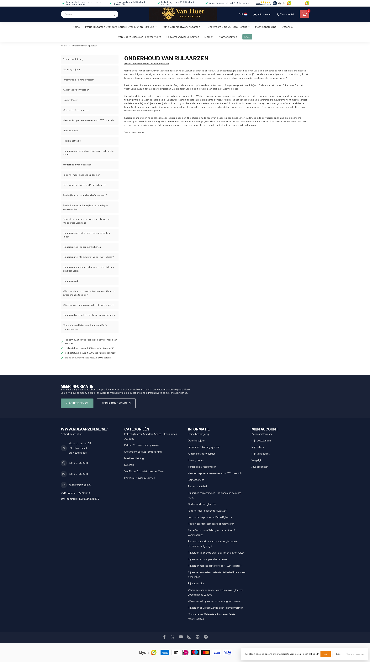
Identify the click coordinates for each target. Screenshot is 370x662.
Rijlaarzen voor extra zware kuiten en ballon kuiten (86, 235)
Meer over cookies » (355, 654)
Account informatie (261, 434)
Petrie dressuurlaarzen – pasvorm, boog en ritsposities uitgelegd (86, 221)
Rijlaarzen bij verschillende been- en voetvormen (89, 315)
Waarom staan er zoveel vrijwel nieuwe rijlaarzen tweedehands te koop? (89, 293)
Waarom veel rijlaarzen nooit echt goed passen (88, 305)
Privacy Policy (70, 100)
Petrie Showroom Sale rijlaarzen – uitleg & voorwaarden (85, 207)
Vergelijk (256, 460)
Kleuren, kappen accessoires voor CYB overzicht (88, 120)
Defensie (287, 27)
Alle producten (259, 467)
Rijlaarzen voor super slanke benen (82, 246)
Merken (209, 37)
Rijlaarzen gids (71, 281)
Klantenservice (228, 37)
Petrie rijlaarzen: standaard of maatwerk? (85, 195)
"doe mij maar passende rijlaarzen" (82, 174)
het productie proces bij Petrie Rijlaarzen (84, 185)
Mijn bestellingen (261, 440)
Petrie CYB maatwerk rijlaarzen (181, 27)
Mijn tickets (257, 447)
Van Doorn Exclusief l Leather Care (139, 37)
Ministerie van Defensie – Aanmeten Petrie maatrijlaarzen (85, 327)
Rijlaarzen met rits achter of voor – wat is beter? (88, 256)
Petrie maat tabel (72, 140)
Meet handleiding (265, 27)
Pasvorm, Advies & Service (182, 37)
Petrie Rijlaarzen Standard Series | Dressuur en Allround (119, 27)
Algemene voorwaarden (76, 89)
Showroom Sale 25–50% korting (227, 27)
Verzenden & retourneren (76, 110)
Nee (338, 653)
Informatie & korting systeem (78, 79)
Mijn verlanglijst (260, 454)
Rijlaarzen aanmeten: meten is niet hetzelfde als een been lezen (88, 269)
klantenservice (70, 130)
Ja (326, 653)
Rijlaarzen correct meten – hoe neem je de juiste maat (88, 152)
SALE (247, 37)
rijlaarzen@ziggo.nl (80, 485)
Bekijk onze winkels (116, 403)
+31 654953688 (78, 463)
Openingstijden (71, 69)
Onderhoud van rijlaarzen (84, 45)
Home (76, 27)
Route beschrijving (73, 59)
